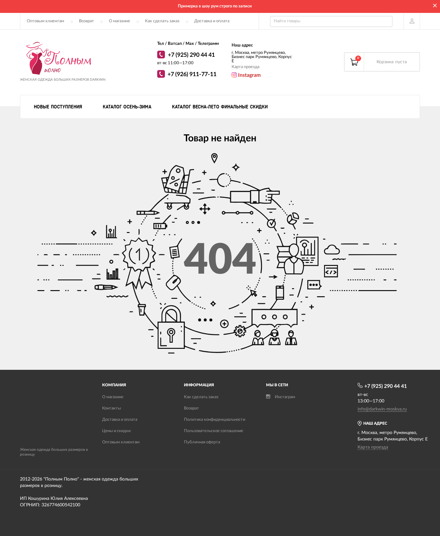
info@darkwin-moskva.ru (382, 409)
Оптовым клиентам (45, 21)
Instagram (249, 75)
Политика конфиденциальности (214, 420)
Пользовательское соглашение (213, 431)
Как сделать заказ (162, 21)
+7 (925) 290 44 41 (191, 55)
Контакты (111, 408)
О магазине (119, 21)
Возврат (86, 21)
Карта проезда (245, 67)
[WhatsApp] (162, 55)
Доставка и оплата (211, 21)
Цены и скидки (116, 431)
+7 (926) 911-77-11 (191, 74)
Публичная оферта (202, 442)
